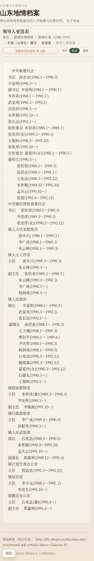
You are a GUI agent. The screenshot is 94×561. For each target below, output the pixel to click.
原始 (85, 51)
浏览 (8, 553)
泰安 (6, 37)
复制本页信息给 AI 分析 (30, 51)
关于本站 (73, 20)
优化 (74, 51)
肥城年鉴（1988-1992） (55, 37)
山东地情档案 (20, 13)
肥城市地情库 (23, 37)
